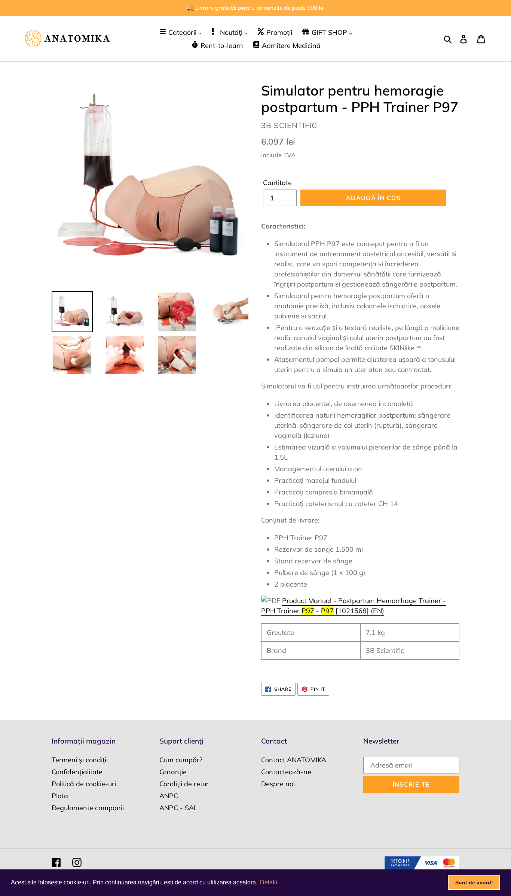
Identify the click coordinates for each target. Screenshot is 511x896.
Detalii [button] (268, 882)
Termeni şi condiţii (80, 760)
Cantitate (277, 182)
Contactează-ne (286, 772)
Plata (60, 795)
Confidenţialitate (77, 772)
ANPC (168, 795)
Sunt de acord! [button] (474, 883)
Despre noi (278, 784)
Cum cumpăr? (180, 760)
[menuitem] (180, 32)
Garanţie (173, 772)
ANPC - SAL (178, 807)
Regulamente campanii (88, 807)
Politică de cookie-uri (84, 784)
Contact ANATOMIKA (293, 760)
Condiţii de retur (184, 784)
